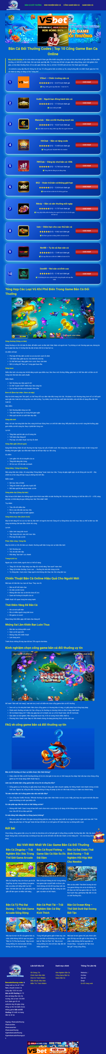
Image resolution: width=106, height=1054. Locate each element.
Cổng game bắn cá (71, 5)
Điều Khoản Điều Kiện (38, 981)
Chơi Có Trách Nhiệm (37, 978)
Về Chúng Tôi (35, 973)
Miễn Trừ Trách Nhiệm (38, 983)
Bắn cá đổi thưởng (15, 59)
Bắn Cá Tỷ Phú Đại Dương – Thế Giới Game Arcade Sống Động (20, 908)
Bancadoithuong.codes (14, 982)
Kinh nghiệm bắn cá (52, 5)
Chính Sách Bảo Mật (37, 975)
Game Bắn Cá (60, 978)
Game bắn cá (87, 5)
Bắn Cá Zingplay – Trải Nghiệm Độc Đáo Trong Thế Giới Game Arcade (20, 853)
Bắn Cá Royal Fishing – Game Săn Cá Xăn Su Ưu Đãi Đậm (51, 853)
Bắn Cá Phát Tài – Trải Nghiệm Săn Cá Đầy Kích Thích (50, 908)
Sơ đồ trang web (87, 983)
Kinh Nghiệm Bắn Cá (63, 973)
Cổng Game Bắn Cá (62, 975)
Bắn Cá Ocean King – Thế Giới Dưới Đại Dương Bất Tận (81, 908)
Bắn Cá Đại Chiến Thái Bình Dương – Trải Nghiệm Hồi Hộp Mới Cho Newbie (80, 855)
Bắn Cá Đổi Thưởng (33, 5)
